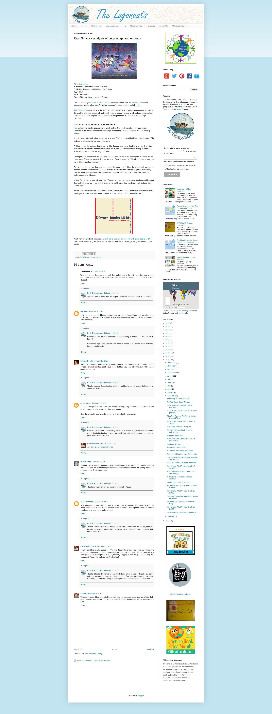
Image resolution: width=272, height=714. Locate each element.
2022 (167, 337)
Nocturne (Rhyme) (174, 444)
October (170, 369)
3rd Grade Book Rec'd (116, 26)
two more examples (105, 447)
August (170, 376)
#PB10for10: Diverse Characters (185, 224)
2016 (167, 356)
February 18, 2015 (95, 594)
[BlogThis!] (86, 253)
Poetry (84, 26)
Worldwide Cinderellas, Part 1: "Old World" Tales (187, 207)
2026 (167, 323)
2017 (167, 353)
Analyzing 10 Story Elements (178, 399)
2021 (167, 340)
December (171, 363)
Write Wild (140, 102)
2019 (167, 346)
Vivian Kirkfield (86, 502)
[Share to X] (89, 253)
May (169, 386)
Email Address (180, 153)
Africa (93, 257)
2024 (167, 330)
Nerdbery (151, 26)
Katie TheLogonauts (95, 293)
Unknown (84, 312)
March (170, 393)
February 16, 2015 (98, 272)
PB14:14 (98, 257)
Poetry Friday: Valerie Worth (178, 482)
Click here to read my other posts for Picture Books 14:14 (127, 239)
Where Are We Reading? (179, 311)
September (171, 373)
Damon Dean (85, 462)
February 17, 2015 (111, 443)
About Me (163, 26)
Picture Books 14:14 (98, 102)
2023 (167, 333)
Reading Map (136, 26)
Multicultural (96, 26)
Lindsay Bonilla (86, 361)
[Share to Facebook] (91, 253)
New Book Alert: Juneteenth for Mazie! (181, 512)
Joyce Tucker (85, 403)
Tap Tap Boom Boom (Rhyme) (178, 402)
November (171, 366)
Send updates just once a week (178, 169)
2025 (167, 327)
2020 (167, 343)
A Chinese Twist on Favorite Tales (180, 451)
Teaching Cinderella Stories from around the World (187, 241)
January (170, 516)
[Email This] (83, 253)
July (169, 379)
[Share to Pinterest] (94, 253)
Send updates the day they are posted (180, 165)
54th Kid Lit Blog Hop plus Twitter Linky (182, 454)
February (171, 396)
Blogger (141, 696)
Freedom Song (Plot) (175, 435)
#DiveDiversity (85, 257)
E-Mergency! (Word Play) (176, 448)
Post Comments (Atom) (93, 654)
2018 (167, 350)
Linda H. (83, 594)
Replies (86, 289)
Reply (82, 283)
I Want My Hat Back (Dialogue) (179, 427)
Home (74, 26)
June (169, 383)
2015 (167, 360)
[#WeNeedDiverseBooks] (180, 594)
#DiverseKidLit (178, 26)
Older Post (150, 650)
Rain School (84, 84)
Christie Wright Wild (95, 443)
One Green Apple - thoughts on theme (181, 463)
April (169, 389)
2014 (167, 521)
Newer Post (78, 650)
